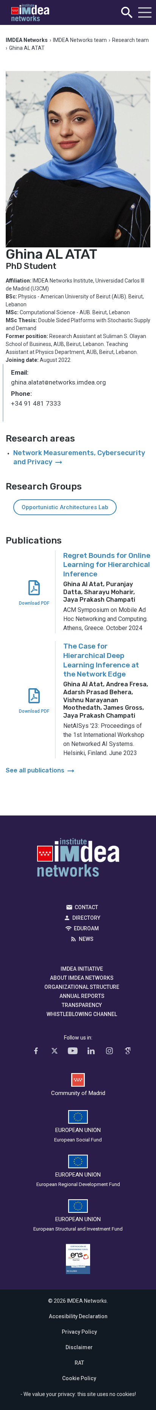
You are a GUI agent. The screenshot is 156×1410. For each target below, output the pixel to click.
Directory (86, 918)
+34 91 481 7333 (36, 403)
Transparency (82, 1005)
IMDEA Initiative (82, 969)
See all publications (41, 770)
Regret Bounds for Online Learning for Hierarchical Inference (106, 564)
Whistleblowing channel (82, 1014)
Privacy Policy (79, 1332)
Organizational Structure (81, 987)
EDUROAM (86, 928)
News (86, 939)
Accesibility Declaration (78, 1316)
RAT (79, 1363)
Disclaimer (79, 1347)
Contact (86, 907)
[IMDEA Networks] (30, 13)
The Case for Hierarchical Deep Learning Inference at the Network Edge (101, 660)
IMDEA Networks (78, 859)
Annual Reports (82, 996)
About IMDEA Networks (82, 978)
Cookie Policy (79, 1378)
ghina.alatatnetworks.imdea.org (58, 383)
